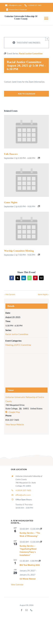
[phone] (31, 610)
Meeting (9, 345)
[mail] (26, 610)
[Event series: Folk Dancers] (39, 158)
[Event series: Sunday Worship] (41, 529)
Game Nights (10, 202)
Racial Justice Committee (16, 334)
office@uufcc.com (23, 495)
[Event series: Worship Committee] (39, 254)
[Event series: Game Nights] (39, 206)
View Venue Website (14, 424)
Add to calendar (26, 94)
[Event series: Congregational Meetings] (39, 561)
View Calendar (17, 584)
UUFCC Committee (22, 345)
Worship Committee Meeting (19, 250)
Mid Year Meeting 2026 (30, 565)
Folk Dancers (11, 154)
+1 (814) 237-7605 (23, 490)
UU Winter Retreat (27, 578)
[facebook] (22, 610)
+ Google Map (13, 412)
